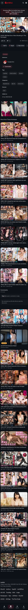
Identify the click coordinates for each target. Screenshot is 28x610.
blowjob (21, 73)
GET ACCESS (13, 14)
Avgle (18, 592)
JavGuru (8, 589)
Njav (10, 596)
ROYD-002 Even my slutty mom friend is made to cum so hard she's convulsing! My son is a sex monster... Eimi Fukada (14, 222)
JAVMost (14, 596)
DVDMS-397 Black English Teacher (10, 528)
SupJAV (14, 589)
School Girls (20, 83)
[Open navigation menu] (2, 2)
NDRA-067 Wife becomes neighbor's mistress (13, 159)
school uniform (13, 73)
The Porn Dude (16, 599)
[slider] (12, 31)
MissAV (3, 589)
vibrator (5, 77)
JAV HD (3, 592)
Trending (8, 592)
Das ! (4, 90)
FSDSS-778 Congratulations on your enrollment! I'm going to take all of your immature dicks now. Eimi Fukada (14, 264)
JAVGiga (8, 599)
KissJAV (21, 596)
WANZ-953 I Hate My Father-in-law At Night (12, 386)
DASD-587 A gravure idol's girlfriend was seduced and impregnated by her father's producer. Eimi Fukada (14, 180)
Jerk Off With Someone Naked (8, 346)
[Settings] (26, 2)
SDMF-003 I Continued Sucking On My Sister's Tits (14, 549)
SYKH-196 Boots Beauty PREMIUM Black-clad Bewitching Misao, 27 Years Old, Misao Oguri (14, 467)
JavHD (7, 12)
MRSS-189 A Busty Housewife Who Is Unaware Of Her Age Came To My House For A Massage (14, 366)
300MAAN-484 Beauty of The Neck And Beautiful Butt (14, 447)
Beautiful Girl (6, 83)
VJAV (13, 592)
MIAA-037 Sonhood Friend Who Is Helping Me (13, 427)
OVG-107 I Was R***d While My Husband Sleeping (14, 569)
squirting (5, 73)
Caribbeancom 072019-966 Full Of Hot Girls (12, 508)
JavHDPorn (20, 589)
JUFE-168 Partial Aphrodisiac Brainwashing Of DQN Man (14, 406)
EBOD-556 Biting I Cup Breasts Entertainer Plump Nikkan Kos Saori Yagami (14, 488)
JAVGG (3, 599)
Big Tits (13, 83)
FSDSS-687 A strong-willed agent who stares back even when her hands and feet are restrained (14, 243)
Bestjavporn (4, 596)
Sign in (4, 296)
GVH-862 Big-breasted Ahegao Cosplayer (12, 325)
